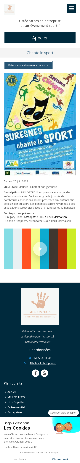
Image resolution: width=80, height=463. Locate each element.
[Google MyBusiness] (44, 373)
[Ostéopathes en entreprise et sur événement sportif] (9, 9)
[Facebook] (35, 373)
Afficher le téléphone (43, 363)
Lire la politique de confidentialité (20, 447)
